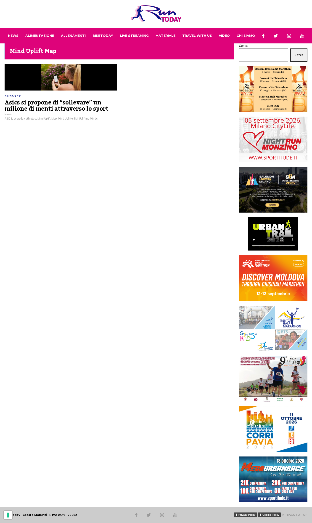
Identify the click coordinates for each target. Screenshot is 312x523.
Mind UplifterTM (68, 118)
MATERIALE (165, 36)
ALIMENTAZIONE (39, 36)
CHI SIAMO (246, 36)
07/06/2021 (13, 96)
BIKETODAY (103, 36)
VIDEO (224, 36)
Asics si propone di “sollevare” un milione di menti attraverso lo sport (56, 106)
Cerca (243, 46)
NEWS (13, 36)
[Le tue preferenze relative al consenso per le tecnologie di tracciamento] (8, 515)
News (8, 114)
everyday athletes (24, 118)
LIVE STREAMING (134, 36)
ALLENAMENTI (73, 36)
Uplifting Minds (88, 118)
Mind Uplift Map (47, 118)
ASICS (8, 118)
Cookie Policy (270, 514)
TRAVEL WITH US (197, 36)
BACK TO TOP (297, 514)
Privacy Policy (246, 514)
